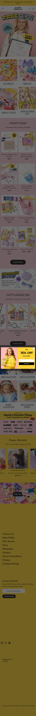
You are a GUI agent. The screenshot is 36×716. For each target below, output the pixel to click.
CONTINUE (26, 363)
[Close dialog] (34, 349)
